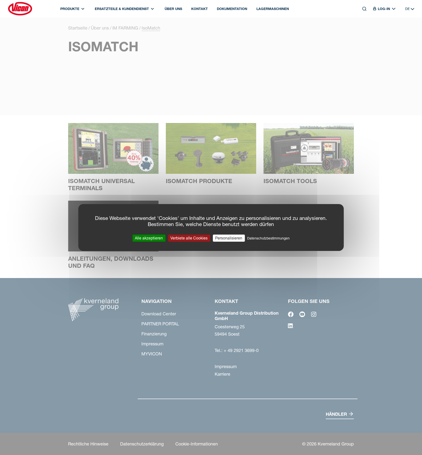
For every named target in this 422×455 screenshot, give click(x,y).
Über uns (173, 9)
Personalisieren (228, 238)
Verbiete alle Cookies (189, 238)
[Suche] (361, 31)
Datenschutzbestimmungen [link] (268, 238)
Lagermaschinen (272, 9)
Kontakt (199, 9)
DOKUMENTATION (232, 9)
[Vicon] (20, 9)
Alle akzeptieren (149, 238)
